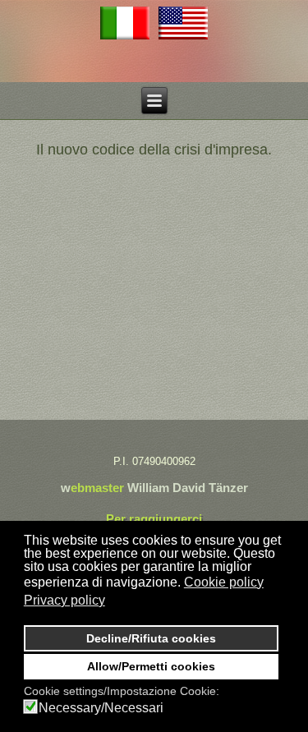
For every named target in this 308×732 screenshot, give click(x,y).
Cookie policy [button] (224, 582)
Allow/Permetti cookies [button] (151, 666)
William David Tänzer (187, 488)
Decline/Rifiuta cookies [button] (151, 638)
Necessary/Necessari (101, 708)
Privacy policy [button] (64, 600)
